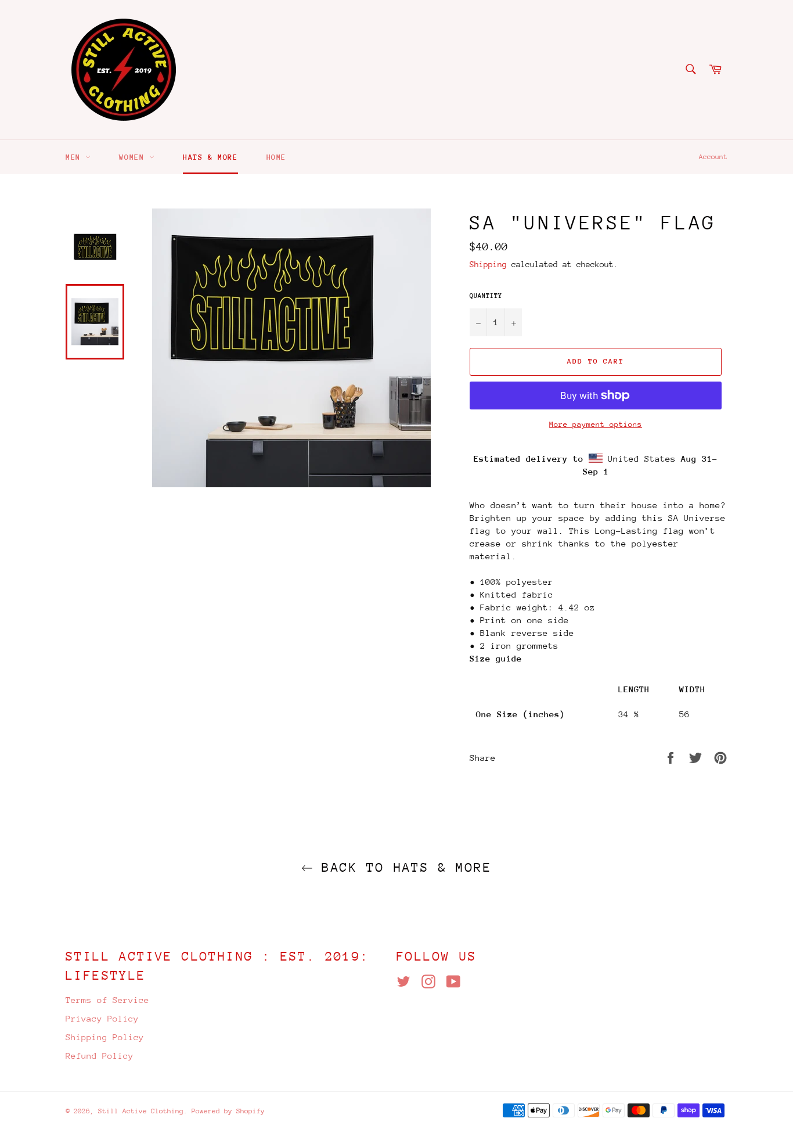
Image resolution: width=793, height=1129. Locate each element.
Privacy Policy (102, 1018)
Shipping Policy (105, 1037)
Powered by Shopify (228, 1111)
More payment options (595, 424)
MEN (75, 157)
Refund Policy (100, 1055)
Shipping (488, 264)
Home (276, 157)
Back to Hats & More (402, 867)
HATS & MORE (210, 157)
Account (713, 157)
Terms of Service (107, 1000)
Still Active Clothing (140, 1111)
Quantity (486, 296)
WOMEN (134, 157)
